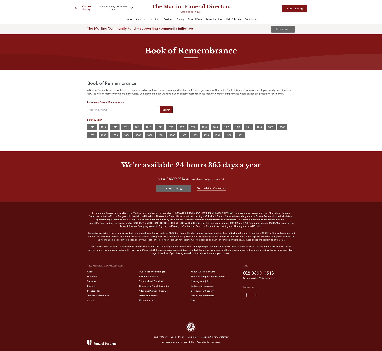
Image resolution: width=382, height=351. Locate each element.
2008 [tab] (282, 127)
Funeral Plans (195, 19)
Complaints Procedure (208, 341)
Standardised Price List (151, 281)
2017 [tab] (182, 127)
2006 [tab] (103, 135)
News (194, 300)
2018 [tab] (171, 127)
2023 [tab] (114, 127)
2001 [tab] (161, 135)
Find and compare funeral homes (208, 276)
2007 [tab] (91, 135)
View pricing (295, 8)
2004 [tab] (126, 135)
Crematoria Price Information (154, 286)
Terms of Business (148, 295)
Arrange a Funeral (148, 276)
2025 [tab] (91, 127)
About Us (140, 19)
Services (168, 19)
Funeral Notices (214, 19)
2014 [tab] (215, 127)
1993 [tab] (206, 135)
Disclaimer (192, 336)
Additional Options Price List (153, 290)
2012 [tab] (237, 127)
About (90, 271)
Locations (155, 19)
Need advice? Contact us (211, 188)
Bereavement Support (202, 290)
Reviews (91, 286)
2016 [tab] (193, 127)
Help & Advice (233, 19)
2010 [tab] (259, 127)
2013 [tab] (226, 127)
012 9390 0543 (174, 179)
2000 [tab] (172, 135)
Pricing (180, 19)
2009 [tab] (270, 127)
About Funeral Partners (203, 271)
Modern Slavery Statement (215, 336)
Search (166, 109)
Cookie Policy (177, 336)
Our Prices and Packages (152, 271)
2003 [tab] (138, 135)
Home (129, 19)
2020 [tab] (148, 127)
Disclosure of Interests (202, 295)
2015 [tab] (204, 127)
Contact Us (250, 19)
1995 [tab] (195, 135)
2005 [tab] (115, 135)
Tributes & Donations (98, 295)
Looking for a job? (200, 281)
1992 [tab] (217, 135)
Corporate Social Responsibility (178, 341)
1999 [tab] (183, 135)
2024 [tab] (103, 127)
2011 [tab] (248, 127)
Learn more (283, 29)
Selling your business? (202, 286)
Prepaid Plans (94, 290)
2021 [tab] (137, 127)
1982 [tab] (228, 135)
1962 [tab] (240, 135)
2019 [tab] (159, 127)
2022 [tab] (126, 127)
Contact (91, 300)
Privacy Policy (160, 336)
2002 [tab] (149, 135)
